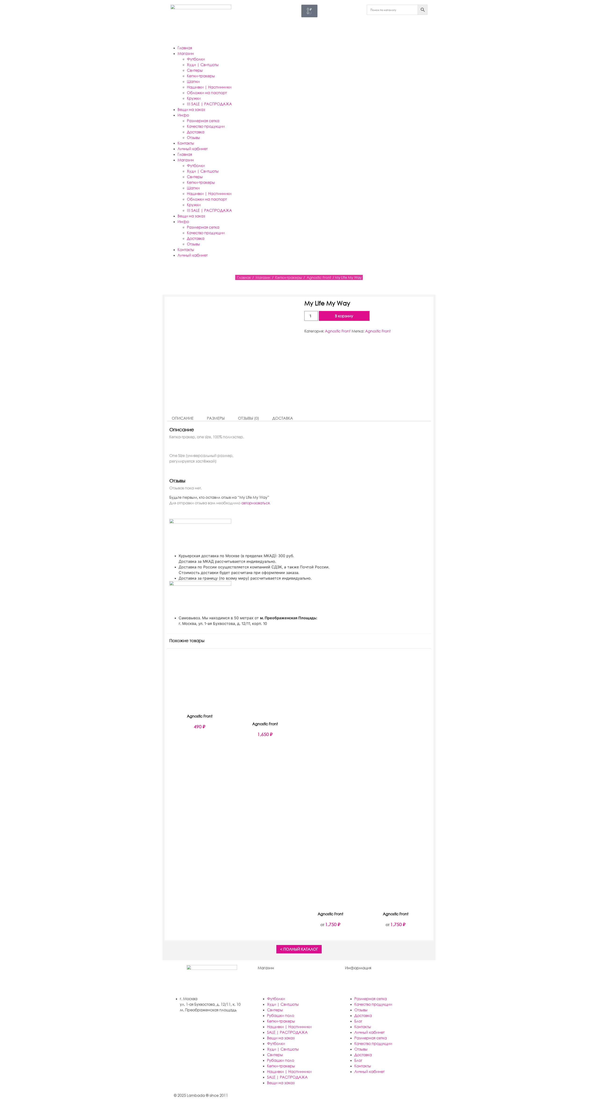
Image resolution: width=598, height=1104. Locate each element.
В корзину (344, 316)
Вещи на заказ (191, 109)
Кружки (194, 98)
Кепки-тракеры (201, 76)
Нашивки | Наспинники (209, 87)
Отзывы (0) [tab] (248, 418)
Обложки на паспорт (207, 92)
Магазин (186, 53)
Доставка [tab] (282, 418)
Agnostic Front (319, 277)
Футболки (196, 59)
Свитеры (195, 70)
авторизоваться (255, 503)
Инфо (183, 115)
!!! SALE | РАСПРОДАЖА (209, 104)
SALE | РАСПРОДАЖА (287, 1032)
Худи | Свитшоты (203, 64)
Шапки (193, 81)
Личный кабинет (193, 148)
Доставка (195, 132)
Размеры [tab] (216, 418)
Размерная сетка (203, 120)
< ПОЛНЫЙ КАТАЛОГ (299, 949)
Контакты (186, 143)
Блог (358, 1021)
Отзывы (193, 137)
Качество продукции (206, 126)
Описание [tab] (183, 418)
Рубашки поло (280, 1015)
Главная (185, 48)
